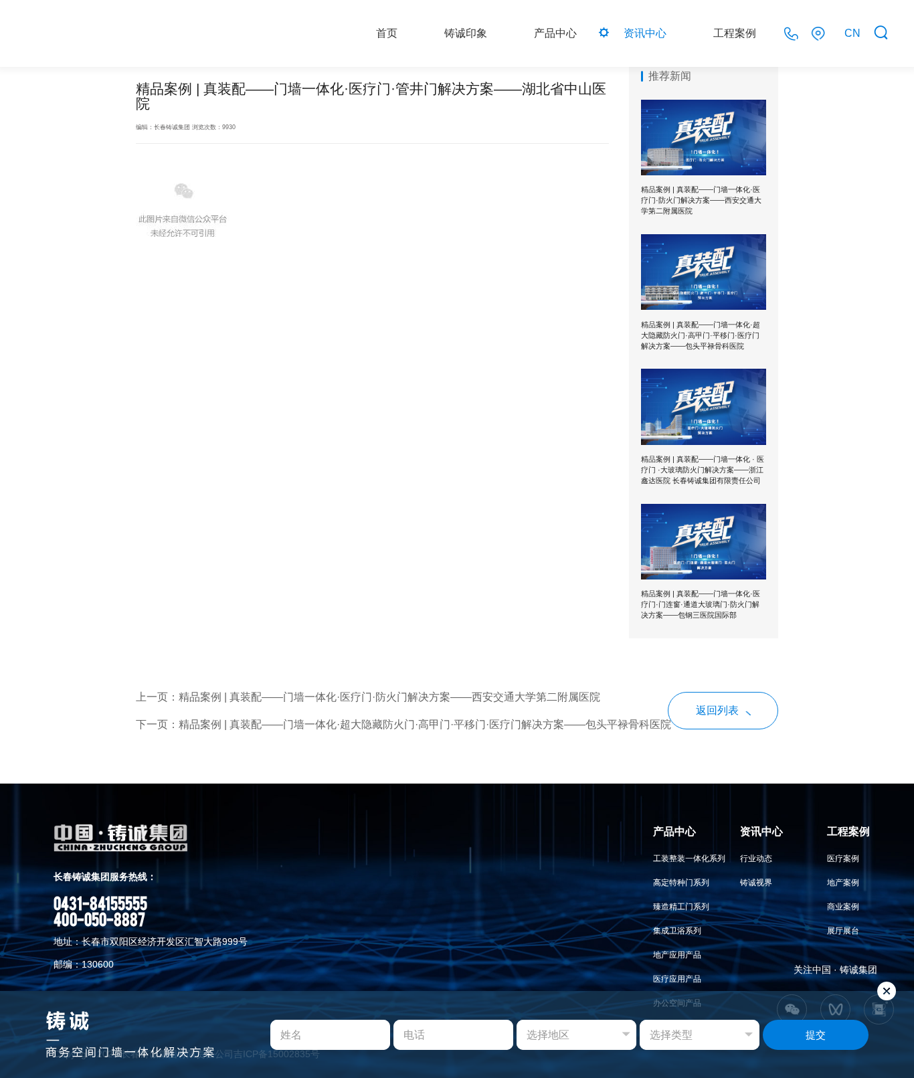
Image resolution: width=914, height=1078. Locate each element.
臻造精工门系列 (681, 906)
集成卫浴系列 (677, 930)
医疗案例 (843, 858)
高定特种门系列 (681, 882)
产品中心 (555, 33)
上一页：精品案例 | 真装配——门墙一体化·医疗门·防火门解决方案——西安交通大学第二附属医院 (368, 697)
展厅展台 (843, 930)
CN (852, 33)
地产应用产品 (677, 955)
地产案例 (843, 882)
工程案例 (734, 33)
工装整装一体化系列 (689, 858)
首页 (386, 33)
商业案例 (843, 906)
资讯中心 (645, 33)
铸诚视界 (756, 882)
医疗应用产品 (677, 979)
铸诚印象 (465, 33)
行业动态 (756, 858)
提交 (816, 1035)
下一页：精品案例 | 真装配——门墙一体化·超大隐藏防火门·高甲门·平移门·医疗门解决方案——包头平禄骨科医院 (403, 724)
